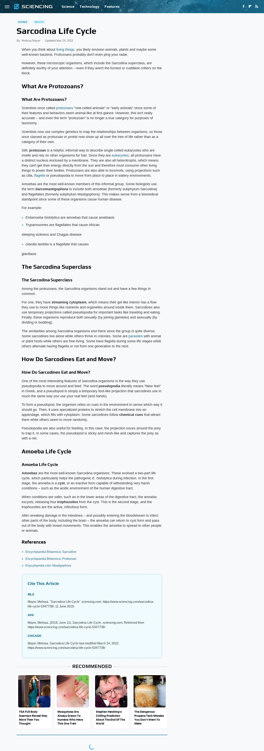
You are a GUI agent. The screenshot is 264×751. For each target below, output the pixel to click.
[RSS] (256, 6)
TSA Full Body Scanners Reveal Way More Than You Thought (33, 717)
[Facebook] (243, 6)
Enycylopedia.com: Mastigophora (48, 565)
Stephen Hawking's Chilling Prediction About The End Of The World (110, 717)
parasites (136, 336)
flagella (39, 175)
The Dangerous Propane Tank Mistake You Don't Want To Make (149, 717)
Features (112, 6)
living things (65, 49)
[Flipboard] (250, 6)
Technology (89, 6)
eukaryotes (120, 155)
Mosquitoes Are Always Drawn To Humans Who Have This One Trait (70, 717)
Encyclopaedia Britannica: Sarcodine (51, 551)
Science (68, 6)
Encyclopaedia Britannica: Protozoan (51, 558)
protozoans (64, 108)
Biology (39, 22)
